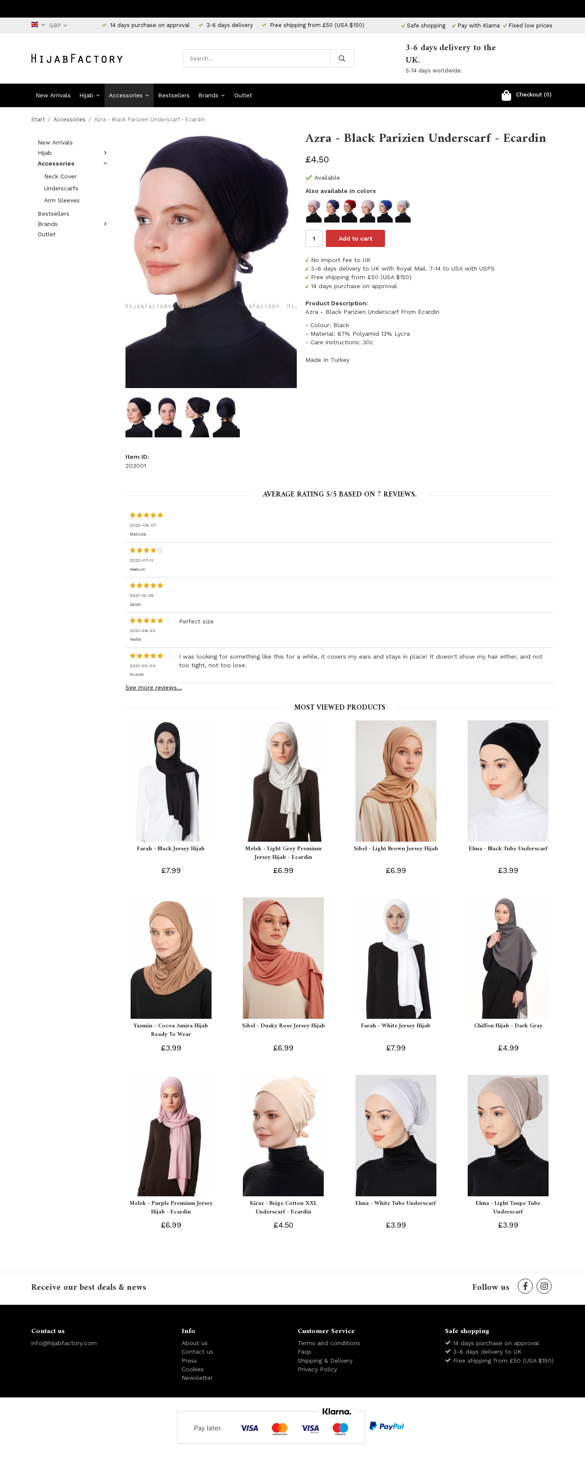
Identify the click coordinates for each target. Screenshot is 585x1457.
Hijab (86, 95)
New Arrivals (53, 95)
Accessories (126, 95)
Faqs (304, 1351)
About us (195, 1343)
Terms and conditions (329, 1343)
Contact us (197, 1351)
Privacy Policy (317, 1369)
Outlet (243, 95)
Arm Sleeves (62, 200)
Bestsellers (174, 95)
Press (189, 1360)
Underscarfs (61, 188)
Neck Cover (60, 176)
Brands (208, 95)
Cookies (193, 1369)
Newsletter (197, 1377)
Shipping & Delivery (325, 1360)
